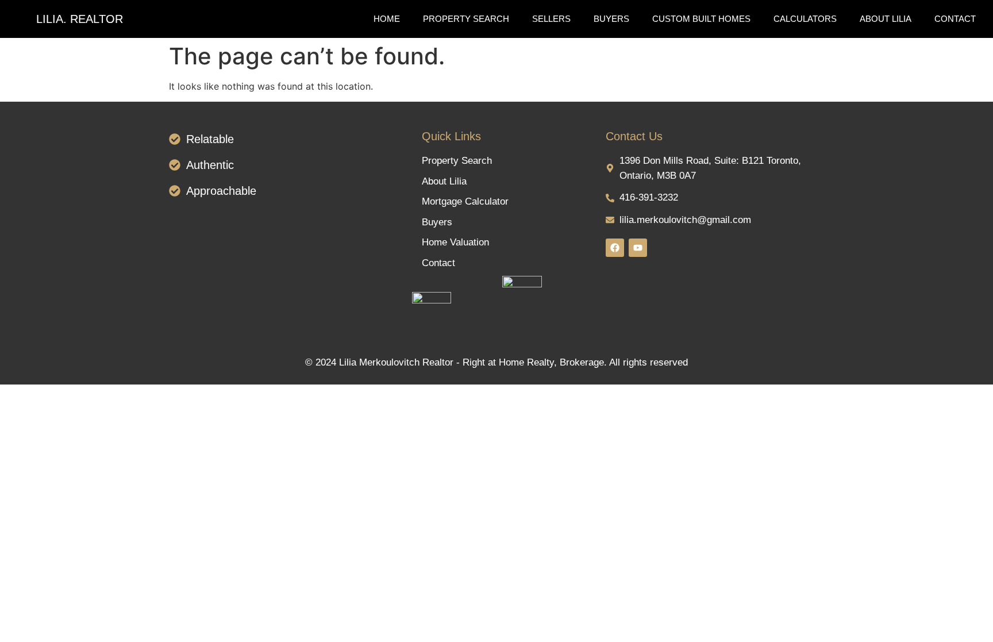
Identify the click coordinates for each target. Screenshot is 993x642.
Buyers (611, 19)
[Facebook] (615, 248)
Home (387, 19)
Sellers (551, 19)
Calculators (805, 19)
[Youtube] (638, 248)
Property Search (466, 19)
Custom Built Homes (701, 19)
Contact (955, 19)
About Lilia (885, 19)
